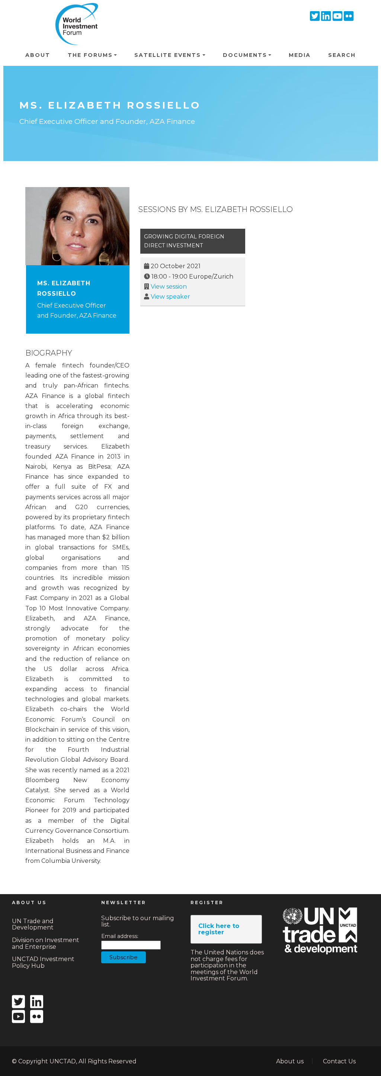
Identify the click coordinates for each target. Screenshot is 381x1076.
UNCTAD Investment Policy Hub (43, 962)
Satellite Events (167, 55)
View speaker (170, 296)
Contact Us (339, 1061)
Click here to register (218, 929)
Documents (245, 55)
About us (290, 1061)
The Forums (90, 55)
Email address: (119, 936)
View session (169, 286)
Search (342, 55)
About (37, 55)
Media (300, 55)
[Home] (74, 13)
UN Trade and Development (33, 924)
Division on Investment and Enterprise (45, 943)
